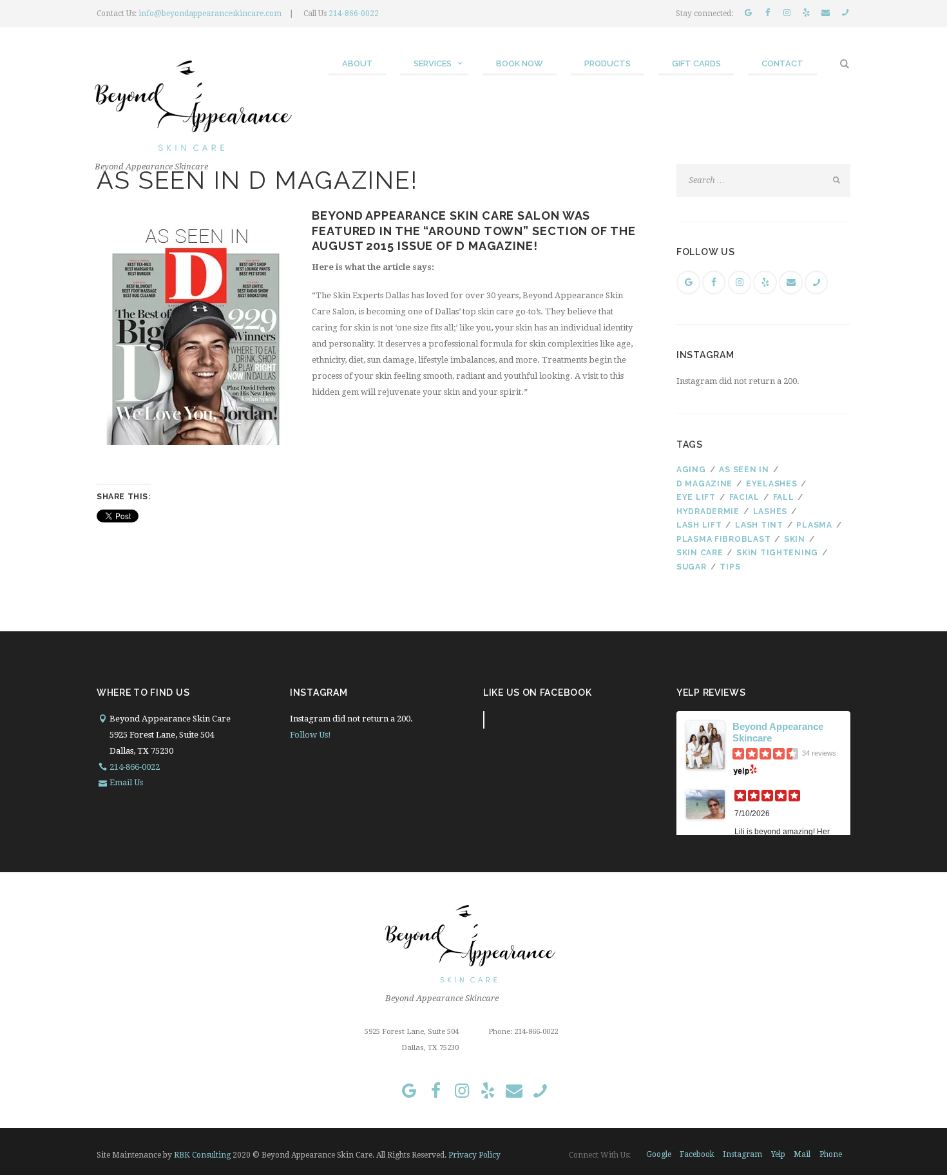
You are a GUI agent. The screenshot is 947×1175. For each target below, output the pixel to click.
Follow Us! (310, 735)
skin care (699, 552)
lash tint (759, 525)
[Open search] (845, 64)
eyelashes (771, 483)
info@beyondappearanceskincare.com (210, 13)
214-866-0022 (354, 13)
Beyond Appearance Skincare (777, 732)
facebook (697, 1154)
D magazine (704, 483)
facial (744, 497)
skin (794, 539)
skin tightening (777, 552)
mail (802, 1154)
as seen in (744, 469)
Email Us (126, 782)
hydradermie (708, 511)
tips (730, 566)
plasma (814, 525)
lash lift (699, 525)
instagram (742, 1154)
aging (691, 469)
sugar (691, 566)
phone (830, 1154)
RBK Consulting (202, 1155)
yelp (778, 1154)
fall (783, 497)
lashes (770, 511)
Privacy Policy (474, 1155)
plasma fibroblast (723, 539)
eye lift (696, 497)
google (658, 1154)
